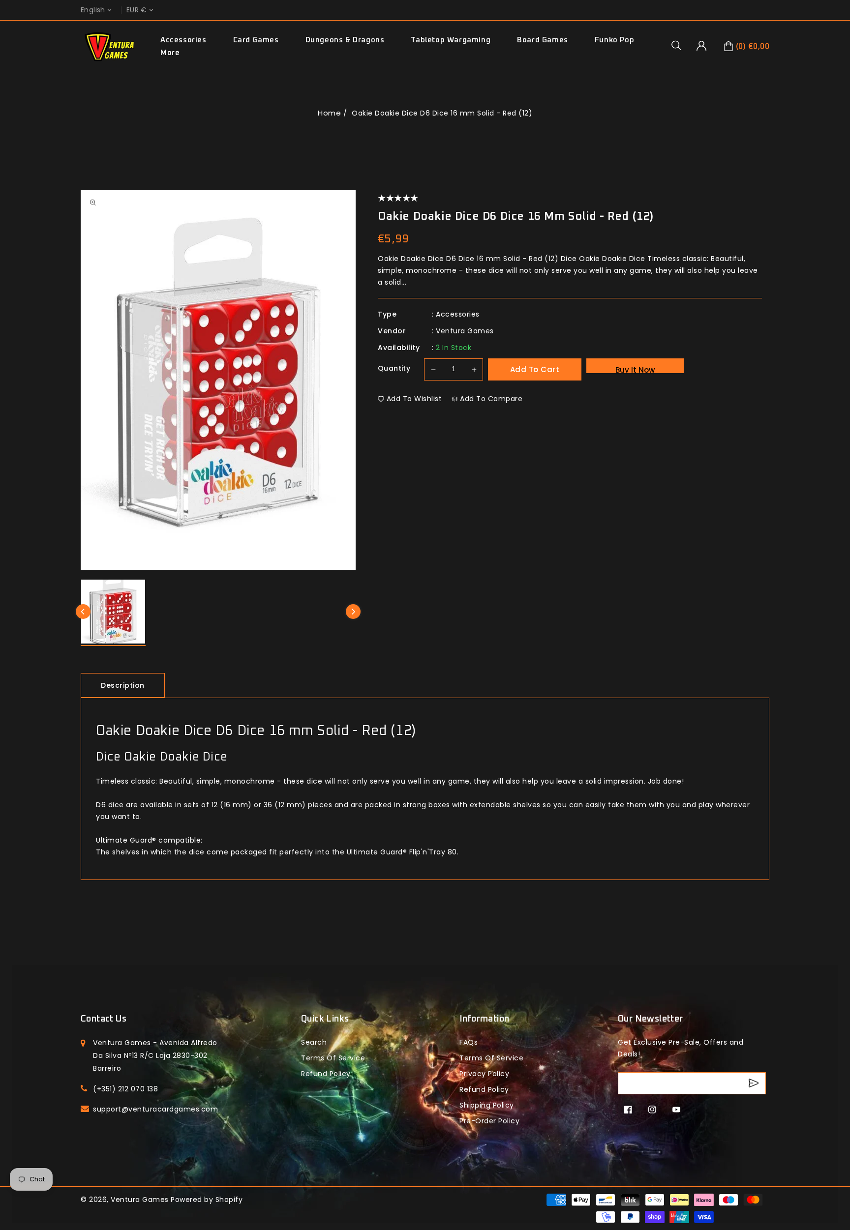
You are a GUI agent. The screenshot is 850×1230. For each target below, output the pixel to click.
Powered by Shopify (207, 1199)
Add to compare (491, 399)
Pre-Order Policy (489, 1121)
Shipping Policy (486, 1105)
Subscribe (755, 1083)
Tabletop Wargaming (450, 40)
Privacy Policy (484, 1074)
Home (329, 113)
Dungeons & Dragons (345, 40)
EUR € (136, 10)
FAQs (468, 1042)
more (170, 53)
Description (123, 685)
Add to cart (535, 369)
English (93, 10)
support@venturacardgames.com (155, 1109)
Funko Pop (614, 40)
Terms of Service (333, 1058)
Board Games (542, 40)
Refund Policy (484, 1089)
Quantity (394, 368)
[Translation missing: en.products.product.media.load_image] (113, 613)
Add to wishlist (414, 399)
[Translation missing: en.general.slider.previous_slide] (83, 611)
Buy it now (635, 369)
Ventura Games (465, 331)
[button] (679, 45)
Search (314, 1042)
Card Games (256, 40)
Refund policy (326, 1074)
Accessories (183, 40)
